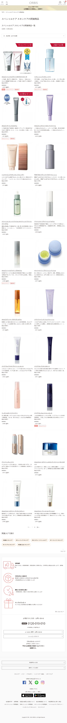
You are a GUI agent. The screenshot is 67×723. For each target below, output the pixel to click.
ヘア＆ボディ (29, 674)
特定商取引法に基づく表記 (55, 701)
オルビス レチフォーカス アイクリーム (45, 126)
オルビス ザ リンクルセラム (9, 126)
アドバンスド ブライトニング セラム (44, 221)
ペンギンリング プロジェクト (29, 707)
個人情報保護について (41, 701)
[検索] (7, 2)
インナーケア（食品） (39, 674)
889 (7, 87)
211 (39, 330)
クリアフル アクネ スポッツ (42, 366)
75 (39, 423)
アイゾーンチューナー (8, 462)
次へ (38, 527)
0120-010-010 (36, 623)
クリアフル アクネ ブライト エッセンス (13, 366)
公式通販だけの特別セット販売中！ (33, 8)
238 (39, 185)
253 (6, 330)
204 (39, 521)
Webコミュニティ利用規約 (26, 704)
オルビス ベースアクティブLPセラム (12, 270)
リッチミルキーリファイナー (10, 413)
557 (6, 136)
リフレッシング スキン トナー (42, 77)
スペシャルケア (9, 12)
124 (39, 87)
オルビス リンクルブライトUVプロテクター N (14, 77)
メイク (22, 674)
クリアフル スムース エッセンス (43, 413)
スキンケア (16, 12)
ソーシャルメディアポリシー (55, 704)
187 (39, 281)
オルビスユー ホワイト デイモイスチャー (13, 511)
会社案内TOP (9, 701)
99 (6, 423)
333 (7, 472)
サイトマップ (41, 707)
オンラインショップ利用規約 (11, 704)
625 (7, 281)
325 (7, 521)
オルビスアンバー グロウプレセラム (12, 319)
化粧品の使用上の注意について (27, 701)
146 (39, 376)
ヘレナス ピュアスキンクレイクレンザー (13, 174)
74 (6, 234)
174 (39, 136)
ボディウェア (49, 674)
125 (7, 376)
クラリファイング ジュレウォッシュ (44, 319)
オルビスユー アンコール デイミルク (44, 511)
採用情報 (16, 701)
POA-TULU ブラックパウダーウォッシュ (45, 174)
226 (39, 474)
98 (5, 185)
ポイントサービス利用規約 (40, 704)
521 (39, 232)
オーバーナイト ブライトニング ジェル (45, 270)
